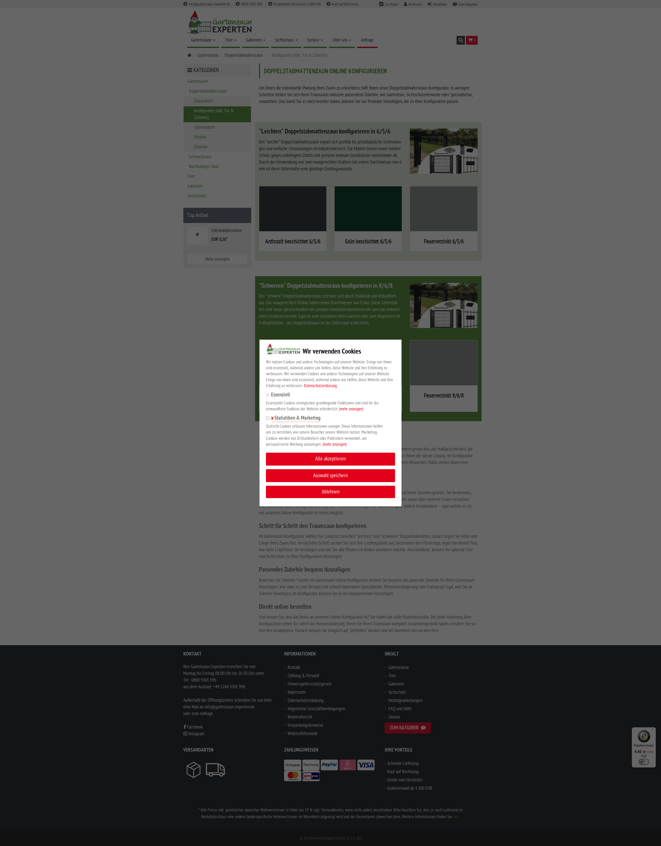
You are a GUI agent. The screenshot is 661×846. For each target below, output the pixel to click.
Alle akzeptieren (330, 459)
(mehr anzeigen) (351, 409)
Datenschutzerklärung (320, 386)
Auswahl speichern (330, 475)
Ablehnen (331, 492)
